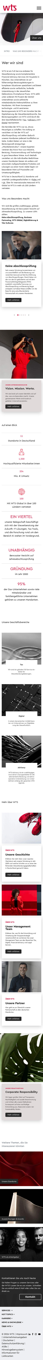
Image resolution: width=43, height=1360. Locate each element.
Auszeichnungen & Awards (13, 1219)
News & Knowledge (11, 1322)
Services (6, 1310)
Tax (24, 120)
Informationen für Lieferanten (10, 1354)
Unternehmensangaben (15, 1337)
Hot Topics (7, 1314)
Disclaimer (8, 1340)
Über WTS (6, 1326)
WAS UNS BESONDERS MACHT (26, 51)
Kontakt (30, 1296)
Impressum (22, 1334)
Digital (21, 716)
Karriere (6, 1318)
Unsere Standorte (9, 1181)
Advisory (32, 120)
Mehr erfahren (13, 300)
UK (4, 183)
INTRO (7, 51)
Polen (34, 180)
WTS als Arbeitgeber (10, 1257)
